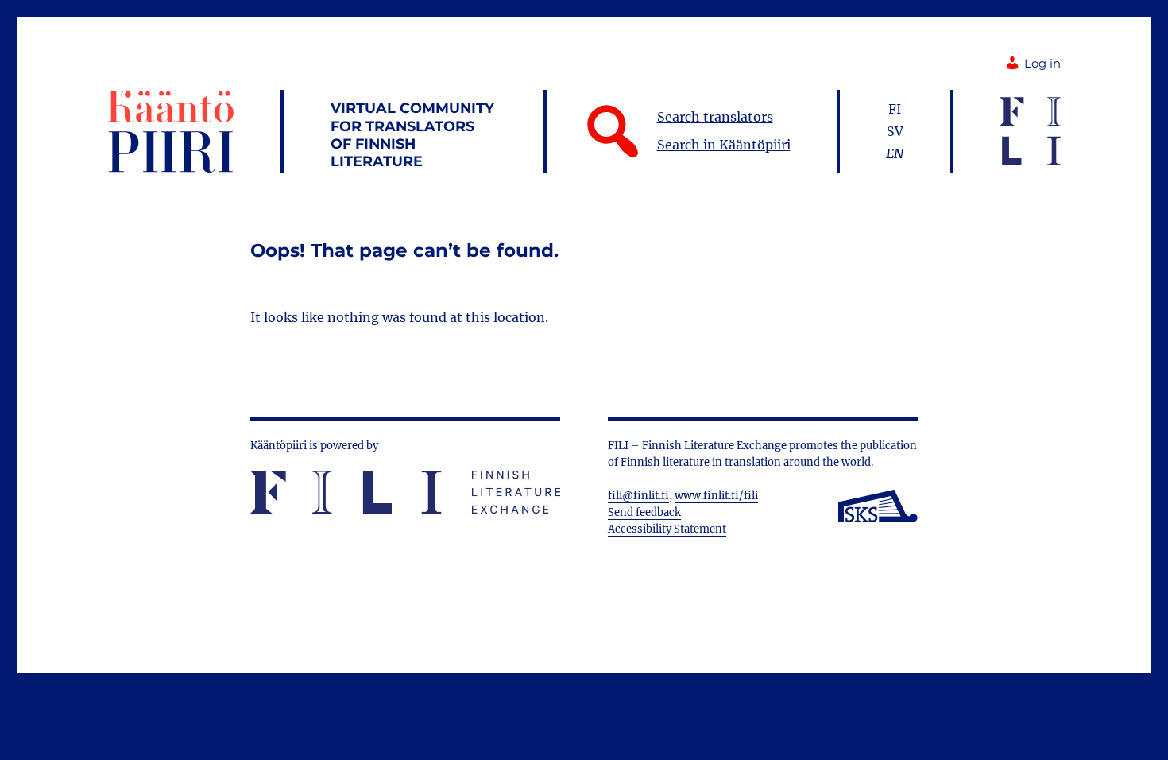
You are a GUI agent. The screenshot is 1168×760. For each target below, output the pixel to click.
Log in (1042, 63)
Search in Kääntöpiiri (724, 145)
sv (895, 131)
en (894, 153)
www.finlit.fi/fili (716, 495)
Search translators (715, 117)
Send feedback (644, 512)
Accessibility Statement (667, 529)
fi (894, 109)
